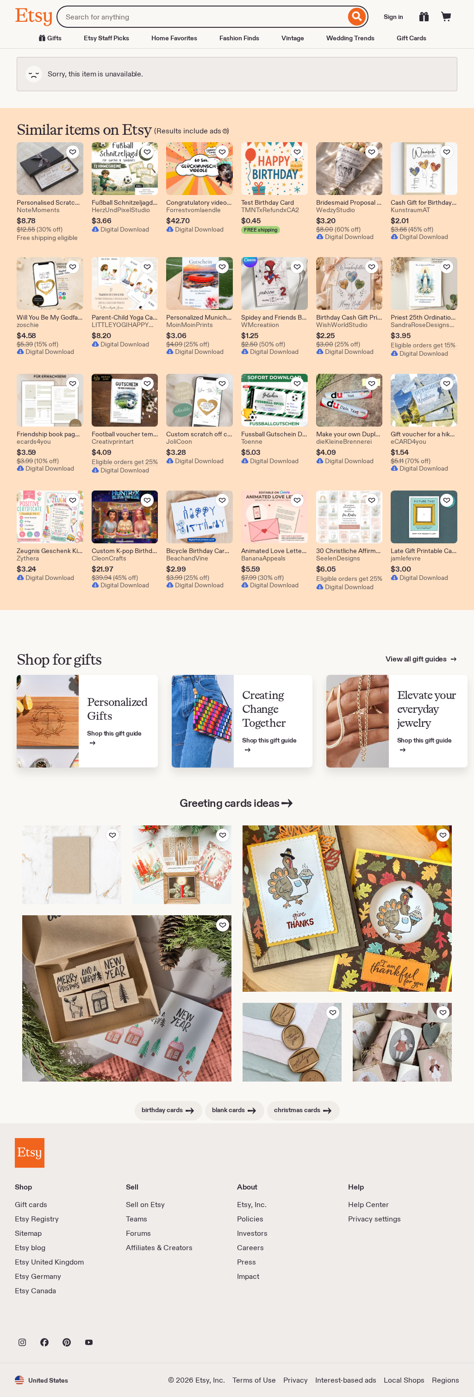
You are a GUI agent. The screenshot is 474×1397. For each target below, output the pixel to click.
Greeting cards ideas (229, 803)
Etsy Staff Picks (106, 38)
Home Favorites (174, 38)
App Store (46, 1322)
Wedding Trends (350, 38)
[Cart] (446, 17)
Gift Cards (411, 38)
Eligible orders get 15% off (424, 345)
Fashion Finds (239, 38)
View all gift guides (417, 658)
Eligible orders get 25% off (125, 462)
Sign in (393, 16)
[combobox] (201, 17)
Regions (445, 1380)
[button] (41, 1380)
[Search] (357, 17)
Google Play (116, 1322)
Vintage (292, 38)
